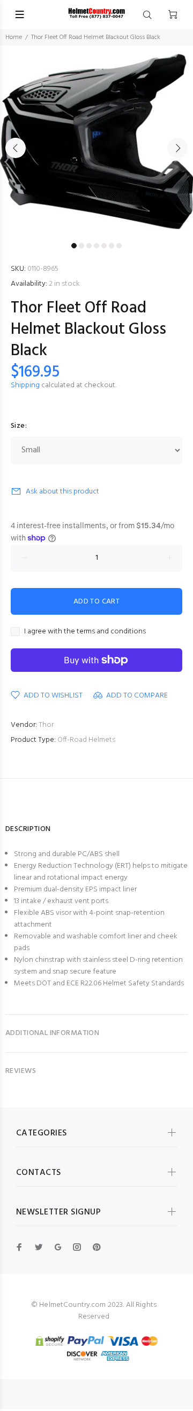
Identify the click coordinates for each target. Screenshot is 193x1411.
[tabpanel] (96, 141)
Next (177, 148)
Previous (15, 148)
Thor (46, 725)
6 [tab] (111, 245)
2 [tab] (81, 245)
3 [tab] (89, 245)
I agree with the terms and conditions (85, 632)
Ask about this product (62, 491)
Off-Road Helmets (86, 740)
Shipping (25, 385)
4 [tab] (96, 245)
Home (13, 37)
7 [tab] (119, 245)
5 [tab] (104, 245)
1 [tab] (74, 245)
